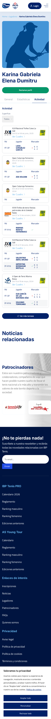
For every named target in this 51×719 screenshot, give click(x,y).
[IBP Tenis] (6, 5)
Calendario (8, 540)
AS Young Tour (12, 532)
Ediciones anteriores (13, 523)
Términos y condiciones (14, 661)
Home (4, 16)
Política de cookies (33, 689)
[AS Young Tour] (15, 5)
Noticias (6, 593)
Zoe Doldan (21, 176)
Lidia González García (20, 147)
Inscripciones (9, 586)
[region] (25, 693)
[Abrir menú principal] (46, 6)
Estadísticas (23, 99)
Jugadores (13, 16)
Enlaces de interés (14, 578)
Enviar (7, 466)
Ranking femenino (12, 516)
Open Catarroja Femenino (22, 158)
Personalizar (25, 705)
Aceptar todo (25, 698)
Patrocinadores (10, 608)
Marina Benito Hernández (21, 229)
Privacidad (9, 631)
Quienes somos (10, 622)
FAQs (5, 615)
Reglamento (8, 501)
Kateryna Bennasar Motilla (21, 265)
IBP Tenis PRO (11, 486)
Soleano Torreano (21, 303)
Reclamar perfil (25, 90)
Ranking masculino (12, 509)
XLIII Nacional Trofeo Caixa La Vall (24, 129)
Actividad (39, 99)
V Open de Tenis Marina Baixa (22, 277)
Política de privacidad (13, 646)
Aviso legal (8, 639)
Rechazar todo (25, 713)
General (8, 99)
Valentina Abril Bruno (22, 258)
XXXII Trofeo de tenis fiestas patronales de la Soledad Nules (23, 210)
